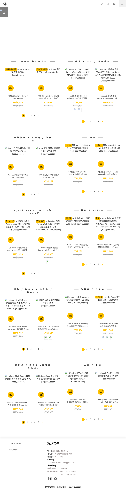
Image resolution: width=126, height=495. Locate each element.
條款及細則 (61, 487)
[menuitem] (23, 115)
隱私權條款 (50, 487)
